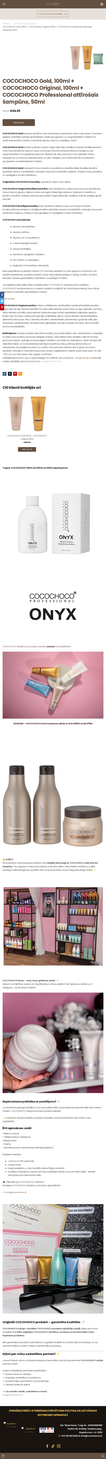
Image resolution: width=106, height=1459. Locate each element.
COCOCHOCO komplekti (24, 23)
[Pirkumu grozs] (3, 1456)
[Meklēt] (103, 1456)
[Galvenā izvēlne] (4, 4)
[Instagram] (58, 1446)
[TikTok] (53, 1446)
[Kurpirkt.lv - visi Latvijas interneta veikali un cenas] (11, 1437)
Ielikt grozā (18, 122)
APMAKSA (60, 1415)
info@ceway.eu (83, 357)
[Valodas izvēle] (101, 4)
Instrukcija (9, 298)
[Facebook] (47, 1446)
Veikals (6, 23)
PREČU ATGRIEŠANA (35, 1411)
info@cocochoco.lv (51, 361)
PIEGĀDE (15, 1411)
